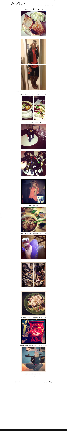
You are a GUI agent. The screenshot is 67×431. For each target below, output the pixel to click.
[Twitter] (29, 377)
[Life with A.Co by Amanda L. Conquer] (18, 3)
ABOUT (41, 5)
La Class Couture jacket (27, 94)
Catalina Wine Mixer (31, 150)
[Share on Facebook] (16, 379)
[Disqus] (33, 395)
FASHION (44, 5)
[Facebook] (34, 377)
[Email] (37, 377)
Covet (18, 382)
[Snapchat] (36, 377)
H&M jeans (39, 94)
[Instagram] (30, 377)
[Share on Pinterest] (18, 379)
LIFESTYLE (48, 5)
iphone (36, 8)
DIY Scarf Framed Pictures (48, 382)
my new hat (39, 372)
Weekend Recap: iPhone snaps (33, 10)
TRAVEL (52, 5)
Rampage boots (44, 94)
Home (38, 5)
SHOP (55, 5)
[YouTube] (33, 377)
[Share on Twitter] (17, 379)
